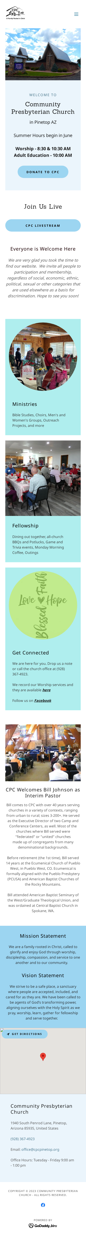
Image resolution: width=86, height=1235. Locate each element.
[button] (76, 14)
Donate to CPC (43, 172)
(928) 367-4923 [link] (23, 1138)
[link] (15, 14)
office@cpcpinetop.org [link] (40, 1149)
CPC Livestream (43, 225)
